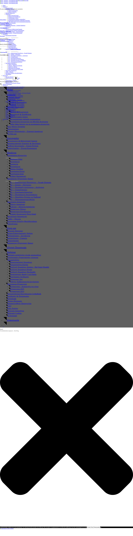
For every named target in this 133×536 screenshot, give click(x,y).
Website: (12, 49)
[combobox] (10, 331)
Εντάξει (88, 527)
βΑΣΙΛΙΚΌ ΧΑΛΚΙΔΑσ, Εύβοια (5, 39)
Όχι (92, 527)
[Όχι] (100, 527)
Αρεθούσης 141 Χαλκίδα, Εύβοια (5, 31)
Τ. (0, 24)
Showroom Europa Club (4, 22)
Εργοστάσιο (2, 36)
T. (2, 40)
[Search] (0, 526)
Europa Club (2, 30)
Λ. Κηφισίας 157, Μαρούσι (4, 23)
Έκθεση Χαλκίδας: (3, 27)
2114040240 (3, 24)
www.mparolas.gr (17, 49)
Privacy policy (97, 527)
